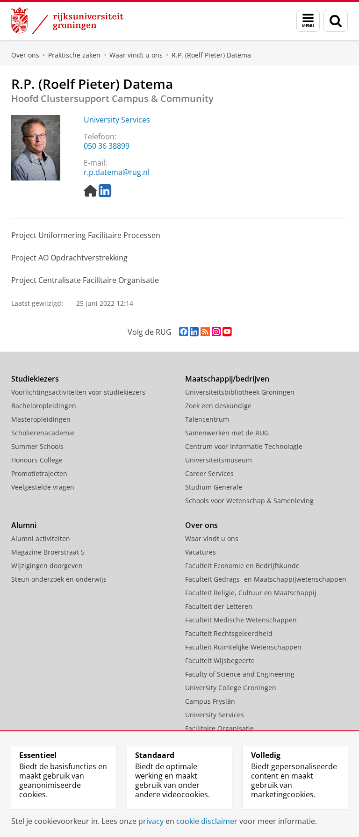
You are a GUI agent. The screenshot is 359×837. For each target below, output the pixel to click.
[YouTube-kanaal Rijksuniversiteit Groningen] (227, 332)
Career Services (209, 473)
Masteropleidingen (41, 419)
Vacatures (200, 552)
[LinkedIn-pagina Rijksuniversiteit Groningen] (194, 332)
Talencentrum (207, 419)
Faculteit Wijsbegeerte (220, 660)
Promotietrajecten (39, 473)
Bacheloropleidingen (43, 405)
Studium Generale (213, 487)
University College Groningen (230, 687)
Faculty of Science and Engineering (239, 674)
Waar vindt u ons (136, 55)
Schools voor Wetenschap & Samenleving (249, 500)
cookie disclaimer (206, 821)
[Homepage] (90, 190)
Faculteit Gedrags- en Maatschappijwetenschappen (265, 579)
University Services (117, 119)
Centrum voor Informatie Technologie (243, 446)
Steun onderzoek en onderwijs (59, 579)
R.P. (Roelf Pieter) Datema (211, 55)
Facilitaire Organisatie (219, 728)
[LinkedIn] (105, 190)
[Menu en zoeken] (308, 21)
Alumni (23, 525)
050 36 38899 (106, 146)
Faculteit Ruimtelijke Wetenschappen (243, 646)
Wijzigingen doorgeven (47, 565)
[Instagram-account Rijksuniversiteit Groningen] (216, 332)
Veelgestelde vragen (42, 487)
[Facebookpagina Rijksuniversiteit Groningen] (183, 332)
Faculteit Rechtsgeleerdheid (229, 633)
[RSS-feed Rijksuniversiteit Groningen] (205, 332)
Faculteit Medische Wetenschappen (241, 619)
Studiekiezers (35, 378)
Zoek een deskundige (218, 405)
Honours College (37, 459)
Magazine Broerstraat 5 (48, 552)
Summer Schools (37, 446)
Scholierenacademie (43, 432)
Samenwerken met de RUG (227, 432)
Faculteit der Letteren (218, 606)
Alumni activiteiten (40, 538)
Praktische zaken (74, 55)
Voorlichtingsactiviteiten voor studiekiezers (78, 392)
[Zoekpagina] (336, 21)
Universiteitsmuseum (218, 459)
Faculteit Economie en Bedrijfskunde (242, 565)
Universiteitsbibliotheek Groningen (239, 392)
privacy (151, 821)
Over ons (25, 55)
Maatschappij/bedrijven (227, 378)
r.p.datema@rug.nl (117, 172)
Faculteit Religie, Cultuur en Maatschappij (250, 592)
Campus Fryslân (210, 701)
